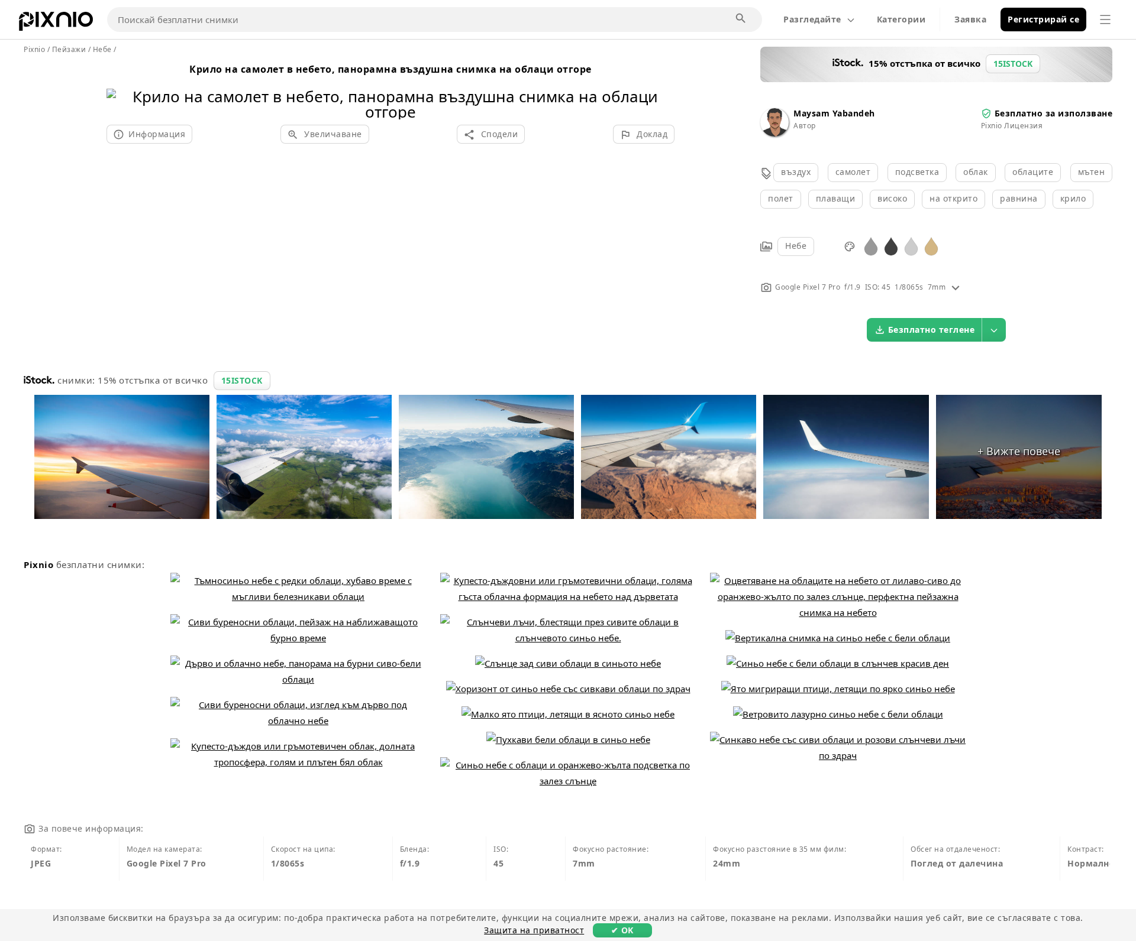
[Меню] (1105, 19)
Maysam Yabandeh (834, 113)
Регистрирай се (1043, 19)
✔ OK (622, 930)
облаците (1032, 171)
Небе (795, 245)
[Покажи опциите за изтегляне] (994, 330)
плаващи (836, 198)
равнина (1019, 198)
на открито (953, 198)
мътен (1091, 171)
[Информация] (955, 287)
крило (1073, 198)
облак (975, 171)
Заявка (970, 19)
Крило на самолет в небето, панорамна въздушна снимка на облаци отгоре (390, 69)
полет (780, 198)
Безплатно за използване (1054, 113)
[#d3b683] (931, 245)
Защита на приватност (534, 930)
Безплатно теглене (931, 329)
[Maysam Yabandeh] (774, 133)
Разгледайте (812, 19)
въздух (796, 171)
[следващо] (661, 89)
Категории (901, 19)
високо (892, 198)
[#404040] (891, 245)
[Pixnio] (56, 23)
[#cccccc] (911, 245)
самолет (853, 171)
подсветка (917, 171)
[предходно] (119, 89)
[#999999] (871, 245)
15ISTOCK (242, 380)
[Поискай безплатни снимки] (741, 19)
